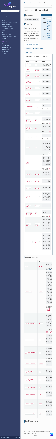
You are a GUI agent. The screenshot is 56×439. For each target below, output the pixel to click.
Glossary (4, 53)
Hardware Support (6, 24)
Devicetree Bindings (6, 47)
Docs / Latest (27, 3)
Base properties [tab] (29, 52)
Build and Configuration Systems (9, 22)
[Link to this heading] (48, 10)
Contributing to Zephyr (7, 26)
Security (3, 30)
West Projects (5, 51)
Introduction (4, 14)
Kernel (3, 18)
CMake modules (5, 49)
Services (3, 20)
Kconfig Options (5, 45)
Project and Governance (7, 28)
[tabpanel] (38, 154)
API (2, 43)
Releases (4, 38)
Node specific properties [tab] (32, 44)
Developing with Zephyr (7, 16)
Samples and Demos (6, 34)
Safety (3, 32)
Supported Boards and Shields (9, 36)
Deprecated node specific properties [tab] (34, 48)
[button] (18, 11)
